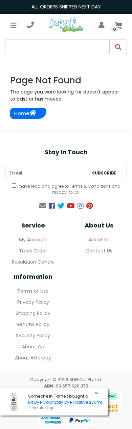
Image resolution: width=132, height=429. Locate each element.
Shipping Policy (33, 313)
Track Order (33, 250)
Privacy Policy (66, 192)
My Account (33, 239)
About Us (99, 239)
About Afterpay (33, 357)
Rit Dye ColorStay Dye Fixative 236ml (65, 402)
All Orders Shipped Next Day (66, 6)
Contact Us (99, 250)
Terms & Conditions (90, 186)
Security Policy (33, 335)
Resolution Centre (33, 262)
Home (21, 113)
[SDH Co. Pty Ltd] (66, 25)
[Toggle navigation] (13, 25)
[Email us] (42, 206)
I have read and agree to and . (68, 189)
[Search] (118, 46)
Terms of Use (33, 291)
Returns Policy (33, 324)
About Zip (33, 346)
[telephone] (30, 25)
